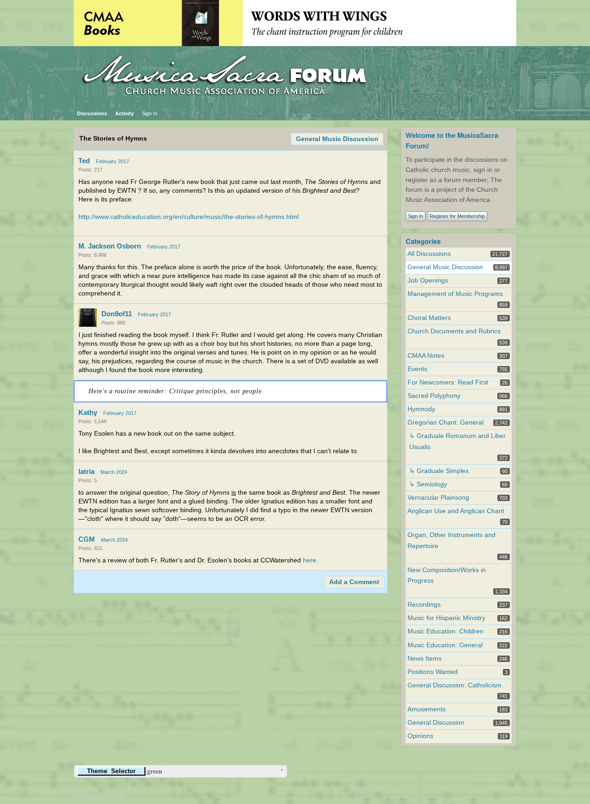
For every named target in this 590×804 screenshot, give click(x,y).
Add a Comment (354, 582)
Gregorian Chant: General (445, 422)
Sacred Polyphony (433, 395)
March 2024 (113, 472)
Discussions (92, 113)
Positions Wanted (432, 671)
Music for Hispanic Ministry (446, 618)
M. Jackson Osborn (109, 246)
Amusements (426, 709)
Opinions (420, 736)
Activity (124, 113)
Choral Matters (429, 317)
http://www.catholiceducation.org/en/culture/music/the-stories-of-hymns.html (188, 216)
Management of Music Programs (455, 293)
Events (417, 369)
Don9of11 (116, 314)
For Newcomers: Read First (447, 382)
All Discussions (429, 253)
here (309, 560)
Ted (84, 161)
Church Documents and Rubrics (454, 331)
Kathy (87, 412)
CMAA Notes (425, 355)
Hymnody (421, 409)
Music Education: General (445, 645)
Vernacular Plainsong (438, 497)
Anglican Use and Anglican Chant (455, 511)
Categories (423, 241)
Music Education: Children (445, 631)
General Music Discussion (337, 139)
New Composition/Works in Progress (446, 575)
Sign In (149, 113)
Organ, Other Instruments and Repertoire (451, 540)
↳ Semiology (428, 484)
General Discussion (435, 722)
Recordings (424, 604)
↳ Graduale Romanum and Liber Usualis (457, 441)
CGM (86, 539)
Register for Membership (457, 216)
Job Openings (427, 280)
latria (86, 471)
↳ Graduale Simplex (439, 470)
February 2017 (112, 161)
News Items (424, 658)
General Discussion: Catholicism (454, 685)
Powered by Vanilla (99, 795)
